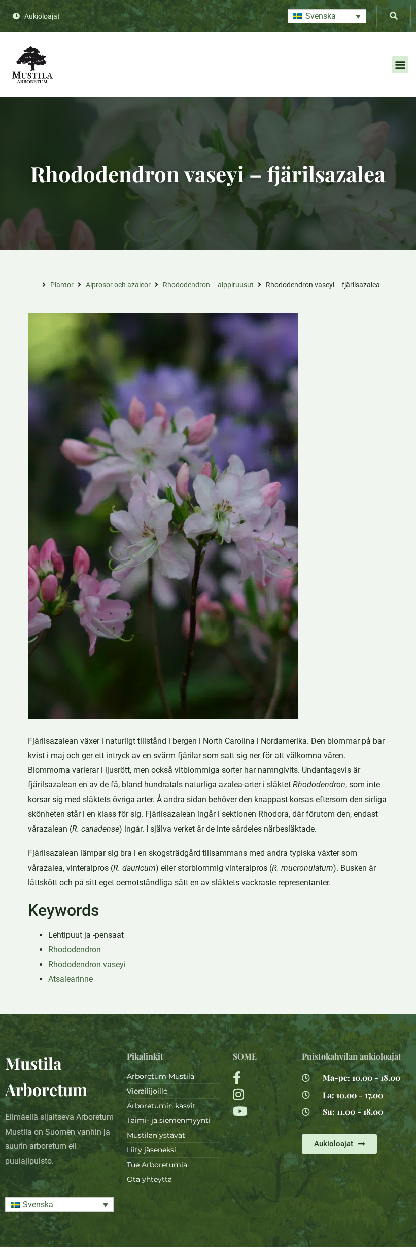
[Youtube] (261, 1111)
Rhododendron (74, 949)
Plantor (62, 285)
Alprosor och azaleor (118, 285)
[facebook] (261, 1077)
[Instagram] (261, 1094)
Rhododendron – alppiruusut (208, 285)
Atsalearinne (70, 979)
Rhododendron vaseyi (87, 964)
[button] (327, 16)
